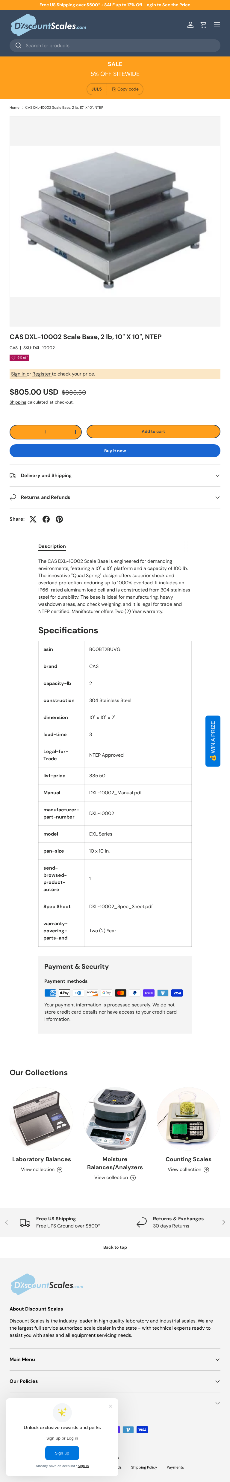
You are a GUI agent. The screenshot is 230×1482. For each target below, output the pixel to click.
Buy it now (115, 450)
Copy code (128, 89)
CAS (14, 347)
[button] (203, 24)
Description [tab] (52, 546)
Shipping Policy (144, 1467)
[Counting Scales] (188, 1118)
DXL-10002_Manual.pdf (115, 793)
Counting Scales (188, 1159)
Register (42, 374)
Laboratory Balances (41, 1159)
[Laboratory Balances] (41, 1118)
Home (14, 107)
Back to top (115, 1247)
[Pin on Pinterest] (59, 519)
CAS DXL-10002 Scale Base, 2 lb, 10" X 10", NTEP (64, 107)
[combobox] (115, 45)
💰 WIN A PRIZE (213, 741)
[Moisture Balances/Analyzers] (114, 1118)
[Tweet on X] (33, 519)
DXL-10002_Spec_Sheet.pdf (121, 906)
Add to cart (153, 431)
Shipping (18, 402)
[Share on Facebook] (46, 519)
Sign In (19, 374)
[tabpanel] (115, 586)
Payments (175, 1467)
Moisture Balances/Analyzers (115, 1163)
